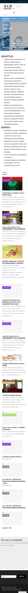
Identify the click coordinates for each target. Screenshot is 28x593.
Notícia (6, 466)
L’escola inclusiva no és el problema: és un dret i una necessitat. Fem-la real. (11, 302)
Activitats (6, 180)
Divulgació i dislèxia (5, 15)
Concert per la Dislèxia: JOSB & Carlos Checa (13, 194)
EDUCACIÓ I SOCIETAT (17, 589)
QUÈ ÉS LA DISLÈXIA (13, 587)
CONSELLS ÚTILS (4, 587)
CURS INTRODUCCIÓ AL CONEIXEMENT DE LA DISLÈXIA (13, 337)
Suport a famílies (16, 40)
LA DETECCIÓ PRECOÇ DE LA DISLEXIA (9, 588)
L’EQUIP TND (6, 528)
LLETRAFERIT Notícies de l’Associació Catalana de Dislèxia (13, 507)
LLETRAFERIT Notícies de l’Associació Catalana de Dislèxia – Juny (13, 481)
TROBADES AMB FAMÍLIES (11, 395)
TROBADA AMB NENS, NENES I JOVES (17, 46)
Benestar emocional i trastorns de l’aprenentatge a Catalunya (4, 26)
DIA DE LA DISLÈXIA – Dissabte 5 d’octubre (13, 428)
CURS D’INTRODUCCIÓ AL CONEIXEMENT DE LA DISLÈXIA (13, 228)
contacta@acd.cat (11, 19)
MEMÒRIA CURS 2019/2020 (7, 589)
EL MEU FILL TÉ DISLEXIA (4, 44)
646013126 (23, 19)
